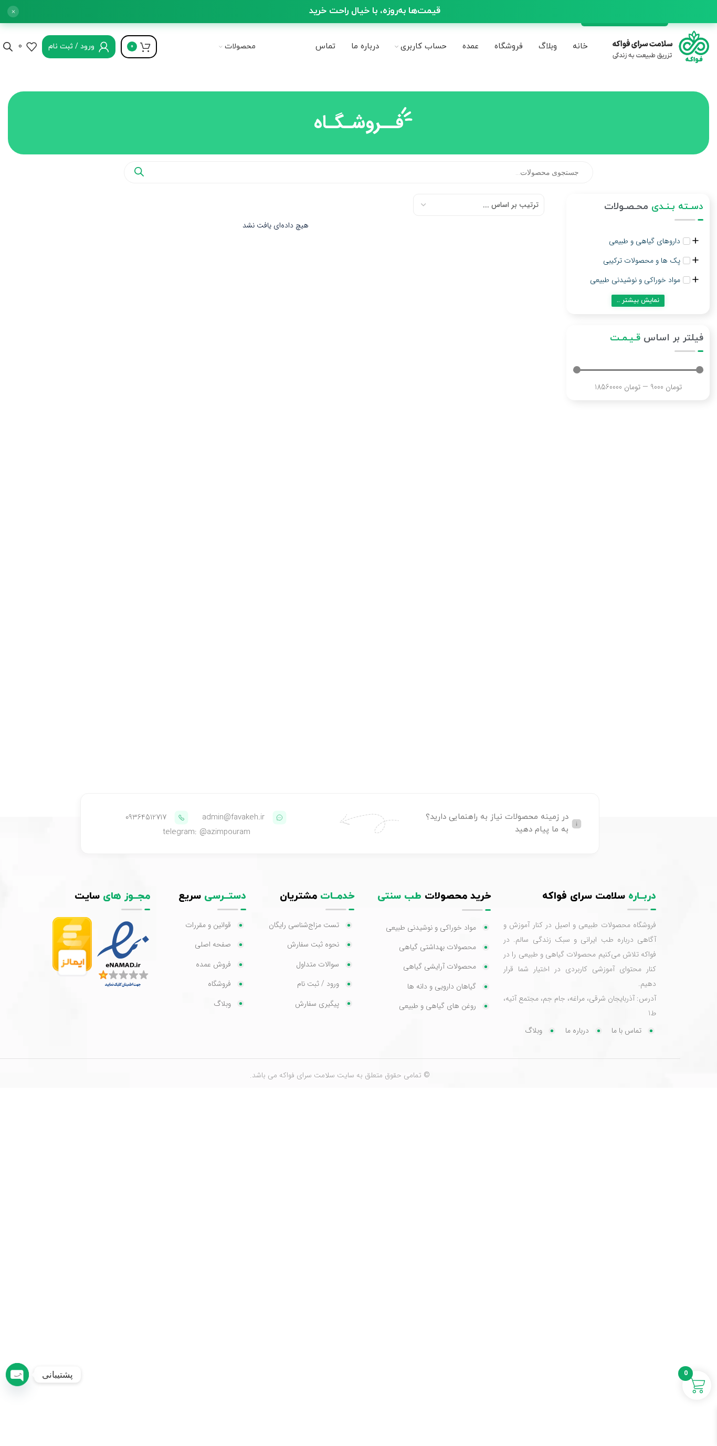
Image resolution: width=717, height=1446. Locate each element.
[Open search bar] (8, 46)
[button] (13, 11)
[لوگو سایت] (656, 46)
